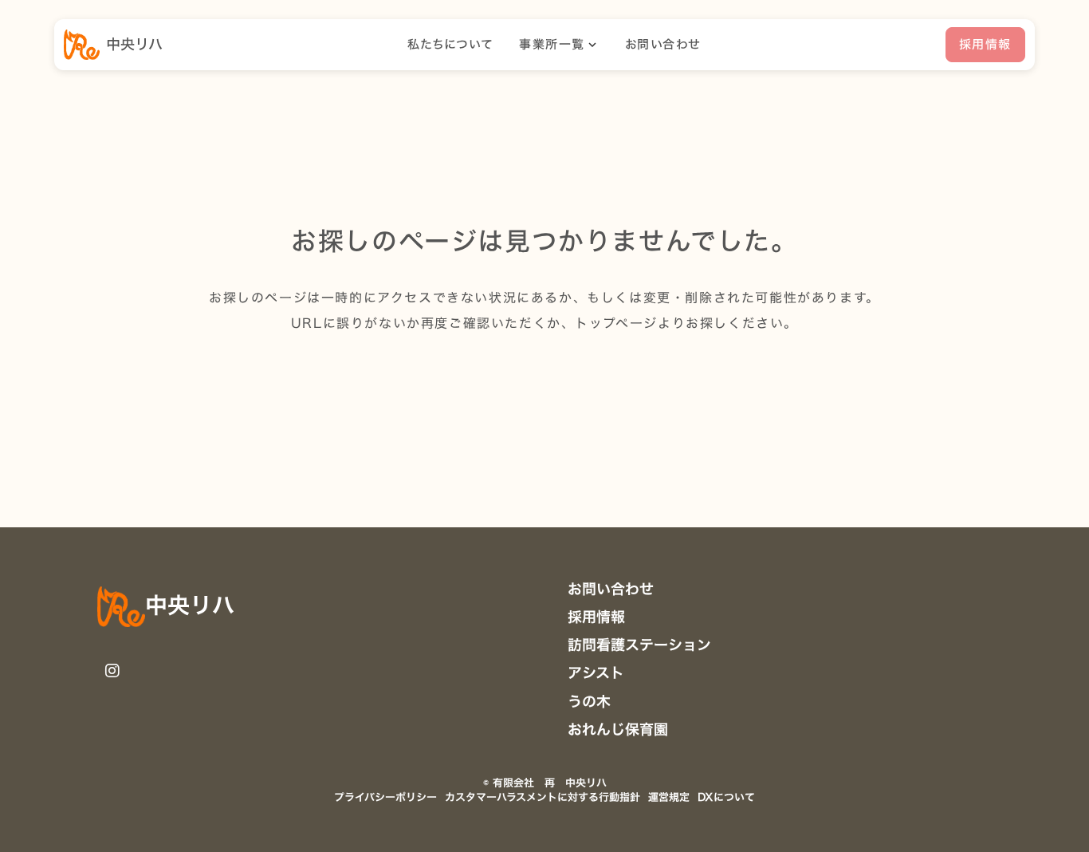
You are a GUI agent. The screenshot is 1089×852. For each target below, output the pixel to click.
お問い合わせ (663, 44)
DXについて (726, 797)
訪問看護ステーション (639, 645)
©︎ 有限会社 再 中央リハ (545, 782)
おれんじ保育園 (618, 729)
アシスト (596, 673)
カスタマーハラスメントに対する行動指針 (542, 797)
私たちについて (450, 44)
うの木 (589, 701)
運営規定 (669, 797)
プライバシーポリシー (385, 797)
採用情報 (596, 617)
